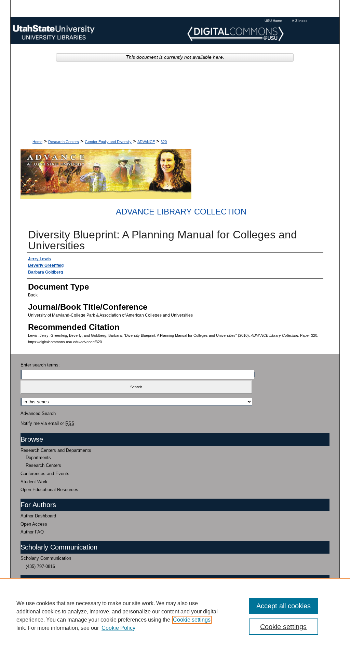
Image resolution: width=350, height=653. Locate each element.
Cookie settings (192, 620)
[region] (175, 615)
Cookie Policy (118, 628)
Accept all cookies (283, 606)
